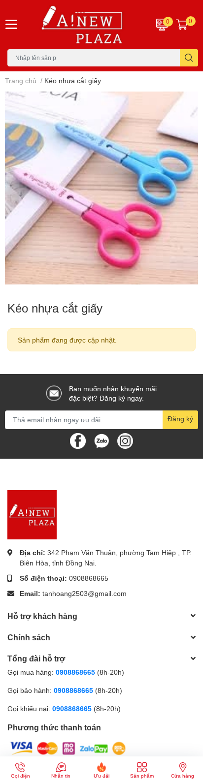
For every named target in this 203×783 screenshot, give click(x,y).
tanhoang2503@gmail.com (84, 593)
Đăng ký (180, 418)
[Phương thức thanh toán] (68, 748)
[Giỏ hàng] (182, 25)
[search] (189, 57)
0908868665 (88, 578)
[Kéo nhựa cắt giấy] (101, 188)
